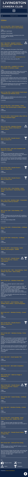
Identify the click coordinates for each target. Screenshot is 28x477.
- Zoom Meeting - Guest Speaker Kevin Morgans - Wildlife (12, 248)
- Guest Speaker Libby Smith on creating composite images (14, 116)
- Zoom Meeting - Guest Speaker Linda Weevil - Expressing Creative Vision (13, 190)
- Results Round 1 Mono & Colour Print (11, 168)
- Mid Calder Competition (12, 366)
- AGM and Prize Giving (12, 442)
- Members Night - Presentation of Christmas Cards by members (14, 200)
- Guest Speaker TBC (11, 357)
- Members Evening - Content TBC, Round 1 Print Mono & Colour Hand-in (11, 128)
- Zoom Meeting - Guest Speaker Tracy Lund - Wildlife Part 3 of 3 (12, 418)
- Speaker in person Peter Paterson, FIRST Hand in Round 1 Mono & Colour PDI (12, 44)
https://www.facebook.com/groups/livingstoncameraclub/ (25, 473)
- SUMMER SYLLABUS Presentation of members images (12, 67)
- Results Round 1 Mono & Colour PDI (10, 139)
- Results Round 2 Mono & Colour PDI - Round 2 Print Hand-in (10, 260)
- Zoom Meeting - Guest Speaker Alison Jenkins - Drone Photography (13, 302)
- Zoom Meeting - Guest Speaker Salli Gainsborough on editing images (13, 106)
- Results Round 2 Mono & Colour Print (11, 323)
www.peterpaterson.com (20, 56)
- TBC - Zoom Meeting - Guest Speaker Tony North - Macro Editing (14, 270)
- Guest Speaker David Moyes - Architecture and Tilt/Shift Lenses (14, 92)
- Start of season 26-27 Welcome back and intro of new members (12, 27)
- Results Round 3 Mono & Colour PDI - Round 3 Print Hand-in (10, 386)
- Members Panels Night (12, 280)
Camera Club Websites (10, 470)
